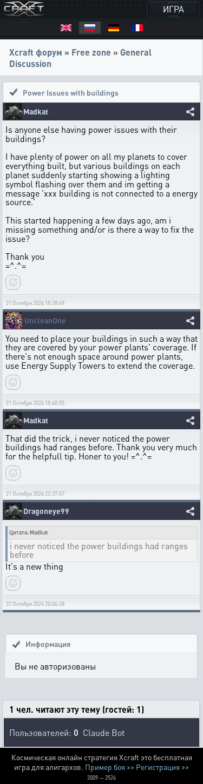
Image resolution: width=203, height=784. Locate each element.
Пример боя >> (109, 767)
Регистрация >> (162, 767)
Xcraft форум (35, 52)
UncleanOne (45, 320)
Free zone (91, 52)
